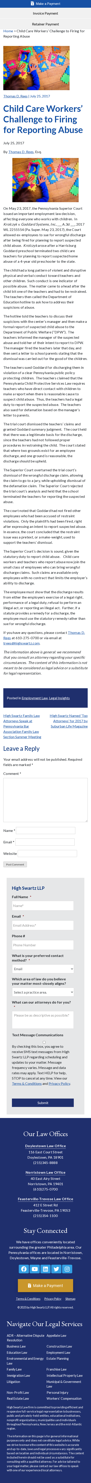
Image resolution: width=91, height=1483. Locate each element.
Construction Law (59, 1346)
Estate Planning (58, 1358)
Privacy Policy (59, 1083)
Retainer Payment (45, 24)
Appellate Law (56, 1335)
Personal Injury (57, 1392)
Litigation (13, 1381)
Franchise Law (56, 1369)
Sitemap (70, 1298)
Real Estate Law (18, 1398)
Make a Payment (47, 4)
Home (8, 31)
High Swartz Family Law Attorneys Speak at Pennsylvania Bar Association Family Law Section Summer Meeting (22, 726)
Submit (43, 1103)
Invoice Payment (45, 13)
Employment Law (35, 698)
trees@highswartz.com (21, 643)
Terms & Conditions (27, 1083)
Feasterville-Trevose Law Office (45, 1199)
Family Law (14, 1369)
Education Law (17, 1352)
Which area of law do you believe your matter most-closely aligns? (39, 981)
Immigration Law (18, 1375)
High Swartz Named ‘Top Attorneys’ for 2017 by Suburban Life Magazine (69, 720)
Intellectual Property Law (65, 1375)
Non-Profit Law (18, 1392)
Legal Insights (59, 698)
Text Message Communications (37, 1035)
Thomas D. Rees (15, 96)
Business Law (16, 1346)
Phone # (18, 936)
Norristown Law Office (45, 1172)
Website (10, 853)
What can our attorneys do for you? (41, 1004)
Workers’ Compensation (64, 1398)
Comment (12, 773)
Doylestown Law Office (45, 1146)
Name (9, 830)
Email (8, 842)
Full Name (21, 897)
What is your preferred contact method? (38, 957)
